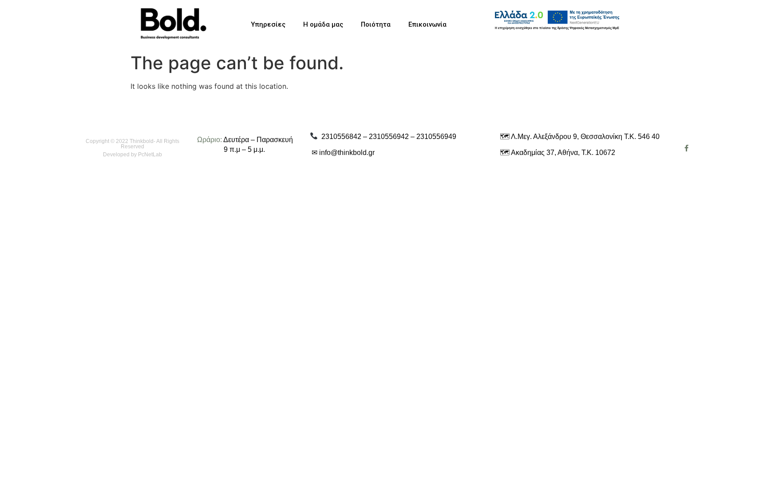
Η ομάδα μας (323, 24)
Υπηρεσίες (268, 24)
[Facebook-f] (686, 148)
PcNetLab (150, 154)
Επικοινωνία (427, 24)
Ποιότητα (376, 24)
